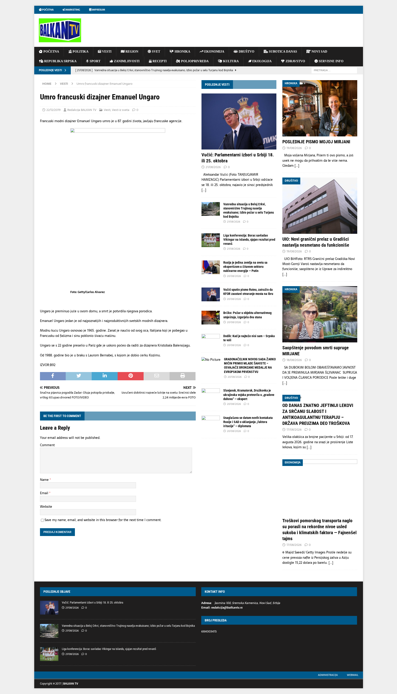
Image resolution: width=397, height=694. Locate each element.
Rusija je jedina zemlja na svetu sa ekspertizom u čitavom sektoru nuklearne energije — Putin (245, 267)
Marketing (72, 10)
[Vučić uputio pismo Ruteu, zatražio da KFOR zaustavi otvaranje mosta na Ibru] (210, 294)
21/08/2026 (213, 167)
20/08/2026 (234, 276)
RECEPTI (159, 61)
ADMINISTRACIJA (328, 675)
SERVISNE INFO (330, 61)
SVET (155, 51)
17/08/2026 (294, 429)
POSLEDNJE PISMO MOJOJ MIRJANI (316, 141)
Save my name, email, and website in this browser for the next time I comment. (103, 519)
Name (45, 479)
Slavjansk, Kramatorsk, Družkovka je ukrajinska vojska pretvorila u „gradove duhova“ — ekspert (248, 395)
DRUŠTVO (246, 51)
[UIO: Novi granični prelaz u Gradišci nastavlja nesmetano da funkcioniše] (319, 206)
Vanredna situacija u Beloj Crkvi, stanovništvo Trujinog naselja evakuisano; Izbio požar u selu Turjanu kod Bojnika (128, 625)
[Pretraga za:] (334, 70)
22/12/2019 (53, 109)
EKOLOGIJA (261, 61)
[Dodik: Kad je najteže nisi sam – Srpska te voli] (210, 341)
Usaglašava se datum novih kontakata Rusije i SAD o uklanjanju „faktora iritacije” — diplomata (248, 422)
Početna (48, 10)
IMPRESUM (98, 10)
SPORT (94, 61)
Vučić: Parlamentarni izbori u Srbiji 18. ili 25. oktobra (92, 602)
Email (44, 493)
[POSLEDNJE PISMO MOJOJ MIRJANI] (319, 108)
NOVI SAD (319, 51)
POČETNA (51, 51)
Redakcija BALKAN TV (81, 109)
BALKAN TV (70, 683)
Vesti (107, 109)
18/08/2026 (294, 360)
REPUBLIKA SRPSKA (60, 61)
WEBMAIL (352, 675)
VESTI (106, 51)
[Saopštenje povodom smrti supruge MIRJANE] (319, 314)
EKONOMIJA (213, 51)
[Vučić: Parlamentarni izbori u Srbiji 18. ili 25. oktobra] (238, 121)
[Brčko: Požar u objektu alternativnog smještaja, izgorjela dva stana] (210, 317)
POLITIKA (80, 51)
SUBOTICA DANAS (282, 51)
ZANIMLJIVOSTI (126, 61)
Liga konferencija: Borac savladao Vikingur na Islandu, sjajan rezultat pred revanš (249, 239)
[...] (203, 189)
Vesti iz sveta (120, 109)
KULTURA (230, 61)
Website (46, 506)
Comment (47, 445)
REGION (131, 51)
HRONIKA (182, 51)
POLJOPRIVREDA (194, 61)
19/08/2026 (294, 148)
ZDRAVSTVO (295, 61)
